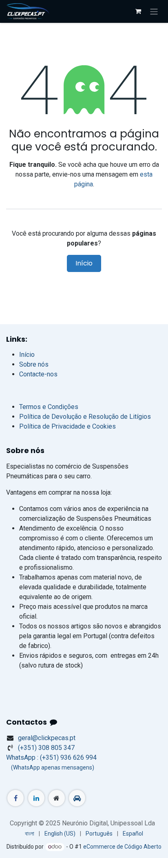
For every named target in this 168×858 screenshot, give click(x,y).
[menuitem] (29, 833)
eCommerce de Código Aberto (122, 846)
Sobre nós (34, 364)
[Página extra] (57, 798)
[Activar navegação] (154, 11)
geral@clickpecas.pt (46, 738)
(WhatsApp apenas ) (50, 767)
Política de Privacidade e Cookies (67, 426)
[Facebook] (15, 798)
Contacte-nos (38, 374)
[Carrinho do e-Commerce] (138, 11)
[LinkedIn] (36, 798)
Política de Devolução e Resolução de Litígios (85, 416)
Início (84, 263)
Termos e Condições (48, 407)
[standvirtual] (77, 798)
